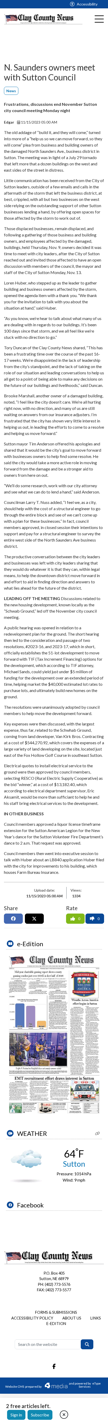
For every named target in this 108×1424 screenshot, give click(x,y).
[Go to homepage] (43, 19)
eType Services (90, 1384)
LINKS (95, 1318)
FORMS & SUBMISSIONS (56, 1312)
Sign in (16, 1414)
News (11, 91)
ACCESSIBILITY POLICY (32, 1318)
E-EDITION (56, 1323)
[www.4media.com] (53, 1385)
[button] (97, 1133)
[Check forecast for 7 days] (26, 1165)
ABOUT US (71, 1318)
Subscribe (40, 1414)
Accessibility (87, 4)
